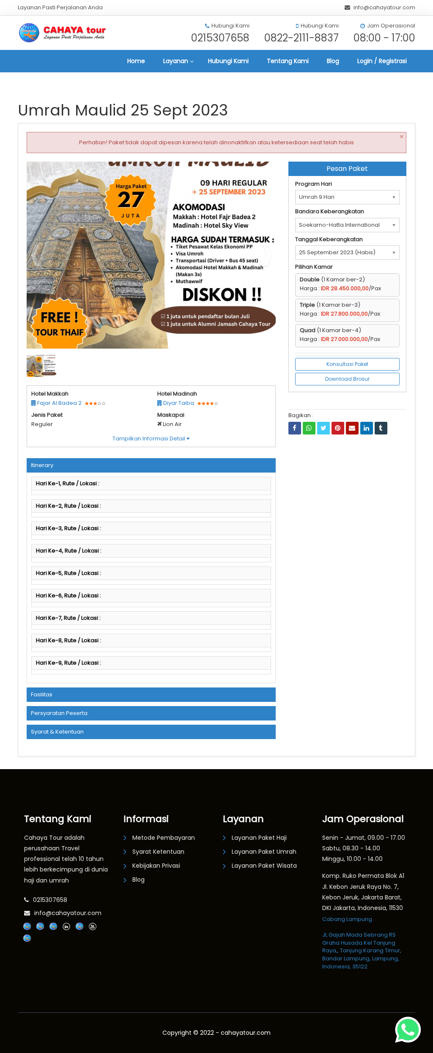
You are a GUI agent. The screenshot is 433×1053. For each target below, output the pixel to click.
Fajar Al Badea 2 (59, 403)
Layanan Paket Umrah (264, 851)
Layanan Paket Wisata (264, 865)
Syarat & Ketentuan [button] (57, 732)
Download (252, 172)
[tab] (151, 465)
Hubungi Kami (228, 61)
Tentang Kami (288, 61)
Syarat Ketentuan (158, 851)
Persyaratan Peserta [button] (59, 713)
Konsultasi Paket (347, 364)
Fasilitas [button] (41, 694)
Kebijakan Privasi (156, 865)
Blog (333, 61)
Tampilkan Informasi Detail (149, 438)
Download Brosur (347, 378)
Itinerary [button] (42, 465)
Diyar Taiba (178, 403)
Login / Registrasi (382, 61)
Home (136, 61)
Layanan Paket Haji (259, 837)
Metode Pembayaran (163, 837)
